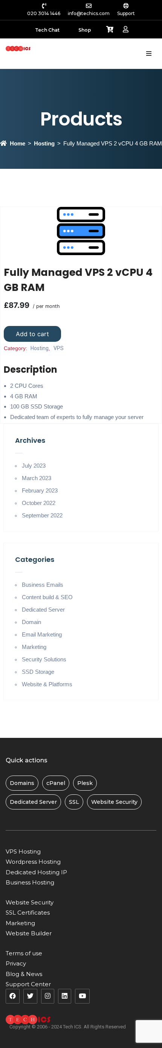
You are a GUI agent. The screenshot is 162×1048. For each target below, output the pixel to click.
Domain (31, 622)
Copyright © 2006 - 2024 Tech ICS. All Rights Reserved (67, 1027)
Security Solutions (44, 659)
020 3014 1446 (43, 13)
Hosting (44, 143)
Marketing (34, 647)
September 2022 (42, 515)
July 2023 (34, 465)
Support (126, 13)
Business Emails (42, 584)
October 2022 (38, 503)
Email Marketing (42, 634)
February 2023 (40, 490)
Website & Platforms (47, 684)
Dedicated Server (43, 609)
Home (17, 143)
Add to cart (32, 334)
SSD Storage (38, 672)
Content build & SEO (47, 597)
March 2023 (36, 478)
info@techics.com (89, 13)
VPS (58, 348)
